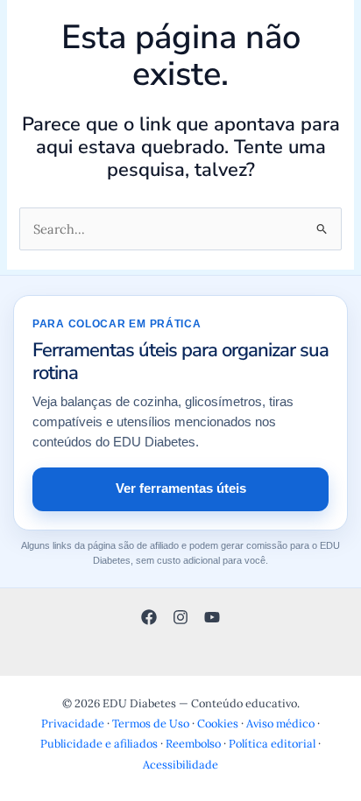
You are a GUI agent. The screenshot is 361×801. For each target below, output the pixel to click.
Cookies (217, 723)
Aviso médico (280, 723)
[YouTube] (212, 617)
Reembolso (193, 743)
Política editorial (272, 743)
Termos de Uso (150, 723)
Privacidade (72, 723)
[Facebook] (149, 617)
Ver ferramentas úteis (181, 488)
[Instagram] (180, 617)
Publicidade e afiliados (99, 743)
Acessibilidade (180, 764)
